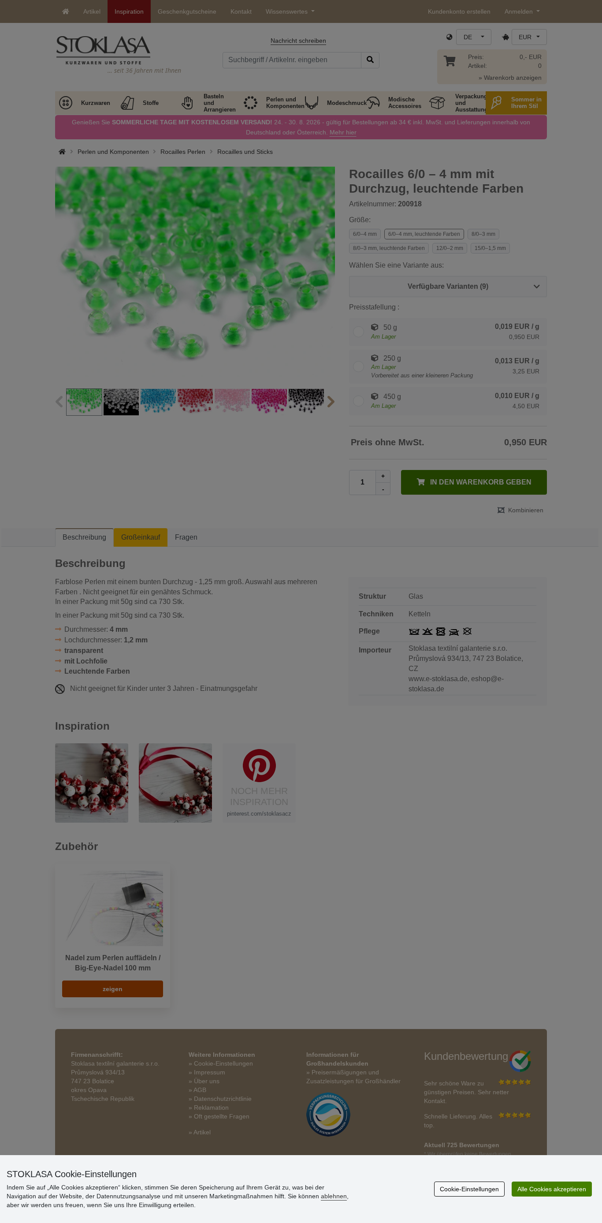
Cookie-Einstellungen (469, 1189)
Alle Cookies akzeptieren (551, 1189)
